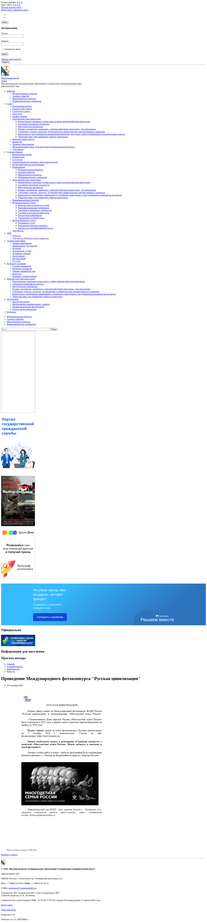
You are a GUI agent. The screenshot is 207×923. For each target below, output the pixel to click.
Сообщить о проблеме (50, 617)
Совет (10, 104)
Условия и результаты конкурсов (33, 213)
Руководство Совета (22, 109)
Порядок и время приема (24, 276)
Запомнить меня (12, 49)
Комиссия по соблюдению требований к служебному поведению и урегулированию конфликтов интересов (70, 195)
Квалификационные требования (33, 208)
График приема (19, 116)
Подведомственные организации (28, 164)
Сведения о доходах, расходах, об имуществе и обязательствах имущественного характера (61, 131)
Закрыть (5, 62)
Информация (18, 167)
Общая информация (22, 243)
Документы (18, 149)
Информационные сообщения (26, 101)
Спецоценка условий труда (31, 218)
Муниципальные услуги (24, 220)
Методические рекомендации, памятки (31, 304)
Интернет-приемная (22, 269)
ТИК (9, 233)
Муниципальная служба (24, 203)
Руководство (18, 157)
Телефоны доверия (21, 253)
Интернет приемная (16, 263)
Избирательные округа (23, 139)
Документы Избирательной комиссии (30, 238)
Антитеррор (12, 299)
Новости (11, 91)
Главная (10, 664)
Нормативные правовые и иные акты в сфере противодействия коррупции (54, 121)
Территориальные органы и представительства (35, 162)
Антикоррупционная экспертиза (33, 124)
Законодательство (20, 302)
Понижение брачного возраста (32, 225)
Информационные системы (25, 200)
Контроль (17, 274)
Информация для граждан (24, 246)
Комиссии (17, 142)
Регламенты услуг (26, 223)
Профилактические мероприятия (28, 307)
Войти (4, 22)
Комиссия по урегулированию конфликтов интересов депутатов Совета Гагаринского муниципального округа (71, 134)
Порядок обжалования (23, 144)
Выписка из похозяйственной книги (35, 228)
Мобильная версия (10, 78)
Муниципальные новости (24, 93)
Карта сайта (7, 905)
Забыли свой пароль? (11, 59)
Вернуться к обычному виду (14, 10)
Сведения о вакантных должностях (35, 210)
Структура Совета (21, 111)
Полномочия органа (22, 106)
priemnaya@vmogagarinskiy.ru (22, 888)
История (16, 248)
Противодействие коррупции (26, 119)
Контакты (11, 312)
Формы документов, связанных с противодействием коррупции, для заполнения (57, 129)
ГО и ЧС (16, 261)
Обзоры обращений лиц (23, 271)
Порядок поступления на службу (34, 205)
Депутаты (17, 114)
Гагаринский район (16, 241)
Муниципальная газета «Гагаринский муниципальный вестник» (43, 147)
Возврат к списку (9, 854)
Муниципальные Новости (30, 170)
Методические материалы (30, 126)
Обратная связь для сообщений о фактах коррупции (43, 137)
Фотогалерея (18, 256)
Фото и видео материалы (24, 309)
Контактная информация (30, 215)
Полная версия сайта (11, 7)
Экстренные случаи (21, 251)
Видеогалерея (19, 258)
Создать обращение (21, 266)
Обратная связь (8, 910)
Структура (17, 159)
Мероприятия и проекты (24, 98)
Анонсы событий (20, 96)
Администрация (14, 152)
